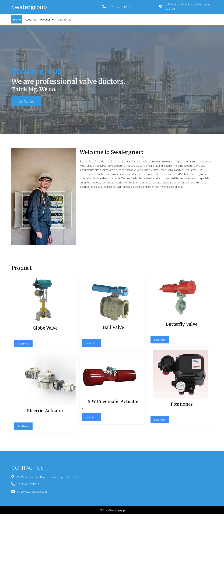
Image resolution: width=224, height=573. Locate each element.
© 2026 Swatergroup (112, 510)
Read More (23, 343)
